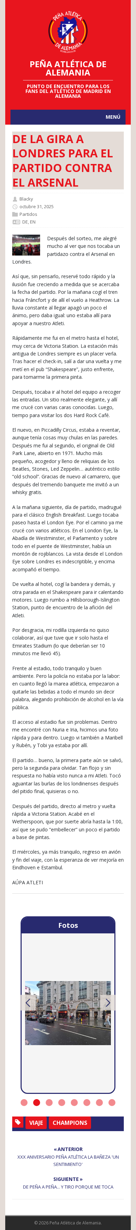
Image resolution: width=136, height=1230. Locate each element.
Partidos (28, 214)
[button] (28, 1003)
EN (33, 222)
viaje (36, 1123)
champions (70, 1123)
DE (25, 222)
